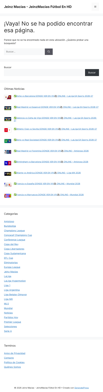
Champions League (14, 230)
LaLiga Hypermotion (15, 281)
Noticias (8, 313)
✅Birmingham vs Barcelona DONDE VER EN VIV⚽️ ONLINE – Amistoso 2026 (51, 161)
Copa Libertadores (14, 249)
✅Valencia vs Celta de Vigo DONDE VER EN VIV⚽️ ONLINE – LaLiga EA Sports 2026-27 (55, 119)
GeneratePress (81, 387)
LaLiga (7, 276)
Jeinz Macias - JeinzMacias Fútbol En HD (38, 7)
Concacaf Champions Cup (18, 235)
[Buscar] (49, 52)
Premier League (12, 322)
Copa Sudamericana (15, 253)
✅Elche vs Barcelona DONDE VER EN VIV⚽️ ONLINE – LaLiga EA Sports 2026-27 (53, 96)
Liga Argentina (12, 290)
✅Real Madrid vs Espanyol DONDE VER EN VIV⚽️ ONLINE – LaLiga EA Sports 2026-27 (56, 107)
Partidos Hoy (11, 317)
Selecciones (10, 326)
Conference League (14, 239)
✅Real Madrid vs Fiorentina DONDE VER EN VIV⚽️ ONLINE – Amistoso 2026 (51, 151)
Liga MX (8, 299)
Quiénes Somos (12, 367)
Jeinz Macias (11, 271)
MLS (6, 303)
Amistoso (9, 221)
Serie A (8, 331)
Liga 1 (7, 285)
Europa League (12, 267)
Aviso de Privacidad (14, 353)
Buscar (7, 67)
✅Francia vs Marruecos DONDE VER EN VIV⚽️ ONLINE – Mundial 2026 (49, 194)
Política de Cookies (14, 362)
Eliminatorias (11, 262)
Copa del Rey (11, 244)
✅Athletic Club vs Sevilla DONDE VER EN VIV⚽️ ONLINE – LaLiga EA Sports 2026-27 (55, 129)
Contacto (9, 358)
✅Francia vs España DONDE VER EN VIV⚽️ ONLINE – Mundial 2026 (47, 183)
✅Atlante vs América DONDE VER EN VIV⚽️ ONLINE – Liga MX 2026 (47, 172)
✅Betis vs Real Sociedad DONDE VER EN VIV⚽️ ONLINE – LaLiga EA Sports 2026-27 (55, 140)
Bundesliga (10, 226)
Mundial (8, 308)
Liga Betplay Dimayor (15, 294)
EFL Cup (8, 258)
